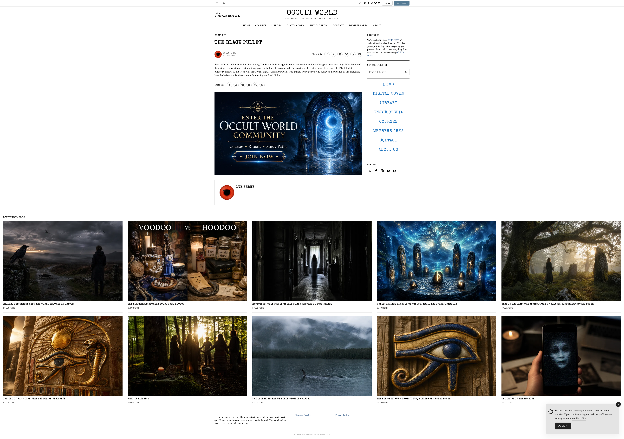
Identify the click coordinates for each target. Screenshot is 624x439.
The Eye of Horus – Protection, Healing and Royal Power (414, 399)
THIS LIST (393, 40)
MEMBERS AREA (388, 131)
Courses (388, 122)
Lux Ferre (231, 53)
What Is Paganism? (139, 399)
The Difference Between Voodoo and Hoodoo (156, 304)
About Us (388, 150)
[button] (406, 72)
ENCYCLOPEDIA (388, 112)
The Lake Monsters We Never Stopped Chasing (281, 399)
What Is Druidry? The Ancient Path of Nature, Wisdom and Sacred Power (547, 304)
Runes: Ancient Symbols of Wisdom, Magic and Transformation (417, 304)
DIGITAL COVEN (388, 94)
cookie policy (579, 418)
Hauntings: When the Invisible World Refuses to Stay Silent (292, 304)
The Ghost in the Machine (517, 399)
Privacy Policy (342, 415)
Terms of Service (303, 415)
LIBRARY (388, 103)
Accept (563, 425)
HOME (388, 84)
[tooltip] (364, 3)
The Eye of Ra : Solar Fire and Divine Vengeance (34, 399)
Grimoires (220, 35)
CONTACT (388, 141)
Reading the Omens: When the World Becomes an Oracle (38, 304)
